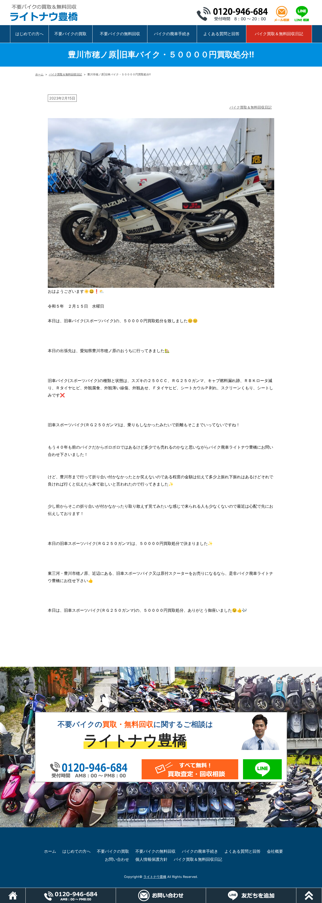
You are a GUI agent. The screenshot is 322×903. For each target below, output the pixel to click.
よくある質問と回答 (221, 33)
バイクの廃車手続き (172, 33)
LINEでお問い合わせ (262, 769)
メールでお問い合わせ (190, 769)
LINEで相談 (302, 14)
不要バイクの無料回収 (120, 33)
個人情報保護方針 (151, 859)
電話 (71, 895)
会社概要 (275, 851)
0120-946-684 (234, 14)
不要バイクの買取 (70, 33)
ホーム (39, 74)
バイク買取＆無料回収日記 (279, 33)
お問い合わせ (117, 859)
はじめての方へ (29, 33)
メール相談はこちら (282, 14)
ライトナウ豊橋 (154, 877)
